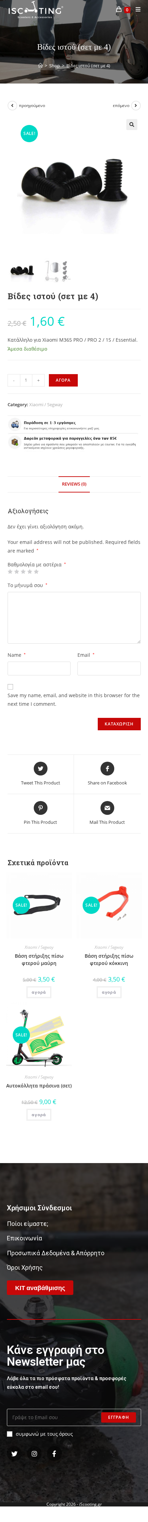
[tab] (74, 484)
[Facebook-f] (54, 1453)
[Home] (40, 65)
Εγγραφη (118, 1417)
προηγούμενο (32, 105)
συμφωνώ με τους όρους (44, 1434)
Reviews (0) (74, 484)
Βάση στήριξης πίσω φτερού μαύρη (39, 959)
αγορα (63, 380)
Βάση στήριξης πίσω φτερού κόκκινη (109, 959)
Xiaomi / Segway (46, 404)
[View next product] (136, 105)
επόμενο (121, 105)
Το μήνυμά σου (27, 585)
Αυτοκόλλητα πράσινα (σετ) (39, 1085)
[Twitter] (14, 1453)
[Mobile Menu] (135, 9)
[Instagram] (34, 1453)
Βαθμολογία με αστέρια (37, 564)
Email (86, 655)
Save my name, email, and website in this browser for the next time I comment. (74, 699)
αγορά (39, 992)
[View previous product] (12, 105)
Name (17, 655)
